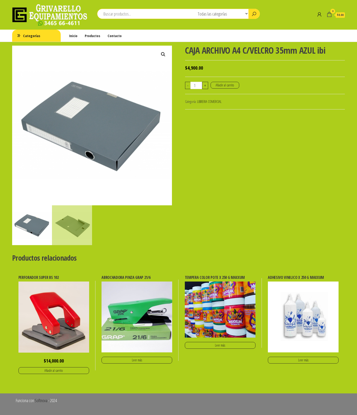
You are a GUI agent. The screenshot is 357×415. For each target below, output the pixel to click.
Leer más (137, 360)
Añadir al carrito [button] (53, 370)
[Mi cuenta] (319, 14)
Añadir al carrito (225, 85)
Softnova (41, 400)
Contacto (115, 35)
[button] (163, 54)
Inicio (73, 35)
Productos (92, 35)
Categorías (31, 35)
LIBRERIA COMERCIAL (209, 101)
